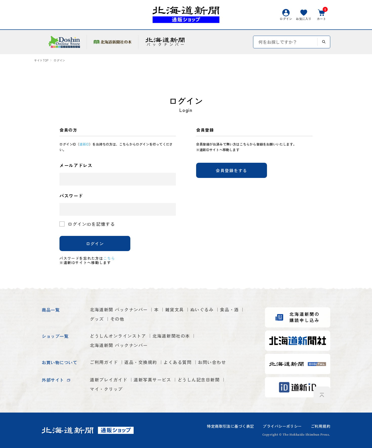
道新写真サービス (152, 379)
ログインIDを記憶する (91, 224)
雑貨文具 (174, 309)
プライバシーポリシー (282, 426)
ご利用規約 (320, 426)
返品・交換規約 (140, 362)
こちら (109, 258)
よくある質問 (177, 362)
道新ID (84, 144)
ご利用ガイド (104, 362)
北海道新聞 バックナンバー (119, 309)
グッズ (97, 319)
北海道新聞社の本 (171, 336)
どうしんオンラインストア (118, 336)
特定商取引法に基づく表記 (230, 426)
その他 (117, 319)
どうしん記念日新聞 (199, 379)
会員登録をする (231, 170)
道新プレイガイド (108, 379)
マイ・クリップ (106, 389)
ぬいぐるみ (202, 309)
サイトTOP (41, 60)
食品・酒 (229, 309)
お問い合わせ (212, 362)
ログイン (95, 243)
